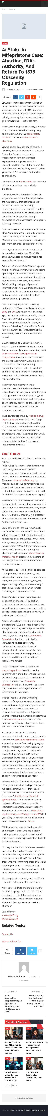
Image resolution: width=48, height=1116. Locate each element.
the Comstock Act (15, 719)
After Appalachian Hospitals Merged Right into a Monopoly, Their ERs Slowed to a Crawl (13, 1003)
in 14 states (26, 181)
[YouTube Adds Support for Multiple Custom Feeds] (35, 1063)
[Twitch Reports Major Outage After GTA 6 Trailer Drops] (14, 1063)
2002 (4, 311)
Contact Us (7, 934)
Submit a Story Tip (11, 941)
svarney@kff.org (10, 915)
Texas (31, 821)
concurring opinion (11, 670)
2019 (14, 311)
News (5, 43)
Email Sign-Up (11, 453)
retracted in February (23, 480)
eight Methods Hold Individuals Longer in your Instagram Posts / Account (35, 1000)
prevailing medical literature (29, 739)
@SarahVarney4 (10, 918)
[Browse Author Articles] (24, 967)
